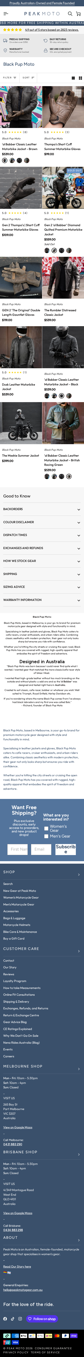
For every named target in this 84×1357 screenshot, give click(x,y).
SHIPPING (10, 574)
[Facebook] (5, 1319)
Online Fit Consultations (19, 995)
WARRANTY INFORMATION (22, 600)
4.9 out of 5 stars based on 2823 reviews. (52, 30)
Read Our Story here (17, 1266)
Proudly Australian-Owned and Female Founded (42, 3)
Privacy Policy (16, 1352)
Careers (8, 1056)
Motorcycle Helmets (16, 925)
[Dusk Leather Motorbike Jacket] (21, 347)
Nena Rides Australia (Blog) (21, 1042)
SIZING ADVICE (14, 587)
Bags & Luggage (14, 918)
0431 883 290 (12, 1144)
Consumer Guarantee (53, 1348)
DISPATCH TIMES (15, 535)
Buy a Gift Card (13, 938)
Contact (8, 960)
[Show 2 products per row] (80, 78)
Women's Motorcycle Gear (21, 897)
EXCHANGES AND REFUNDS (23, 548)
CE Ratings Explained (17, 1029)
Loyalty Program (14, 981)
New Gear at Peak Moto (19, 891)
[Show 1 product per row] (73, 78)
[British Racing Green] (26, 160)
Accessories (11, 911)
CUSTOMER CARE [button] (21, 949)
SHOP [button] (9, 872)
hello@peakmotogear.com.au (23, 1290)
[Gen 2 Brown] (12, 160)
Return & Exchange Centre (21, 1015)
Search (8, 884)
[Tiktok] (12, 1319)
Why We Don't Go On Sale (20, 1036)
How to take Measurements (21, 988)
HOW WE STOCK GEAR (19, 561)
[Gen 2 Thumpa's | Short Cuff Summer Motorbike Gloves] (21, 188)
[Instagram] (20, 1319)
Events (7, 1049)
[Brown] (4, 160)
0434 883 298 (13, 1230)
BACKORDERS (13, 509)
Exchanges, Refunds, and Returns (25, 1008)
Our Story (10, 967)
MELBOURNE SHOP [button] (23, 1067)
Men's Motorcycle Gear (18, 904)
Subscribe (65, 849)
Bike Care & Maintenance (20, 932)
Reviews (8, 974)
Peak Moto (16, 1348)
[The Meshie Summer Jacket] (21, 423)
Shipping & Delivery (16, 1001)
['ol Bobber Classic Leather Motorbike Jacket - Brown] (21, 107)
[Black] (19, 160)
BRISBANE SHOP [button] (20, 1152)
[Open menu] (7, 13)
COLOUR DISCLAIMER (18, 522)
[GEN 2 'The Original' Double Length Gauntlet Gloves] (21, 278)
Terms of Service (45, 1352)
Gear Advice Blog (15, 1022)
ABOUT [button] (10, 1238)
